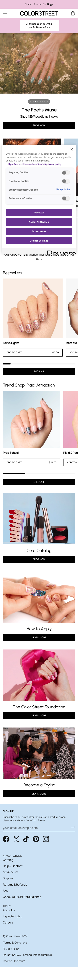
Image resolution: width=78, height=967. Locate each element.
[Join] (72, 827)
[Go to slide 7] (44, 101)
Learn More (39, 637)
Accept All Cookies (39, 222)
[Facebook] (6, 839)
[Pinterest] (36, 839)
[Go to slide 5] (40, 101)
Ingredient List (12, 916)
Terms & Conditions (15, 942)
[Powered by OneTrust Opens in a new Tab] (60, 251)
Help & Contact (12, 866)
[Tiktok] (26, 839)
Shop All (39, 371)
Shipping (8, 878)
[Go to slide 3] (35, 101)
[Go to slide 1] (30, 101)
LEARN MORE (39, 715)
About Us (9, 910)
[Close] (72, 149)
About (7, 906)
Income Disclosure (14, 961)
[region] (39, 4)
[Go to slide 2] (33, 101)
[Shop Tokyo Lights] (33, 308)
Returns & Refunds (15, 884)
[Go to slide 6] (42, 101)
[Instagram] (46, 839)
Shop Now (39, 559)
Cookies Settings (39, 240)
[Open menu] (8, 13)
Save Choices (39, 231)
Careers (8, 922)
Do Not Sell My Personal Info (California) (27, 955)
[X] (16, 839)
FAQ (5, 891)
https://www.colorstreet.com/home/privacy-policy (34, 164)
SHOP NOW (39, 125)
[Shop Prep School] (31, 419)
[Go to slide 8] (47, 101)
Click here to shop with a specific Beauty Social (39, 25)
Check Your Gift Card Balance (22, 897)
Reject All (39, 212)
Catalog (8, 860)
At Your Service (12, 855)
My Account (10, 872)
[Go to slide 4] (37, 101)
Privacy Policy (11, 948)
